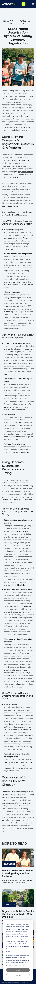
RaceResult (9, 215)
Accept (18, 970)
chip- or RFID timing (25, 172)
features (17, 823)
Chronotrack (22, 215)
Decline (18, 975)
